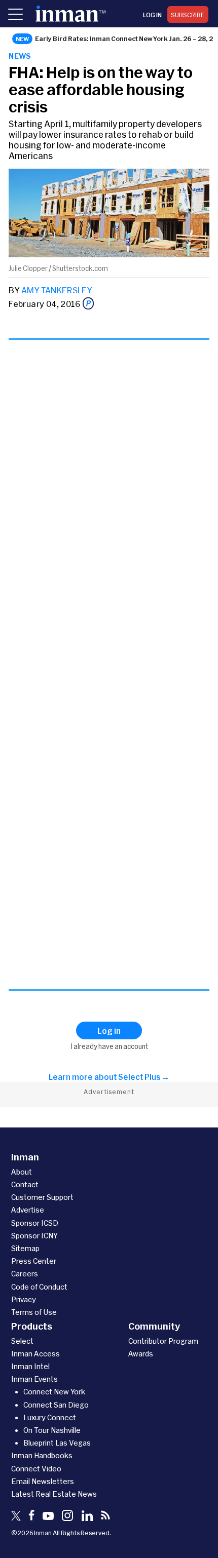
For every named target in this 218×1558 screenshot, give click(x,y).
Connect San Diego (56, 1404)
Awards (140, 1353)
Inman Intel (30, 1366)
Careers (24, 1273)
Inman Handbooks (41, 1455)
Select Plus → (143, 1076)
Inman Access (35, 1353)
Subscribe (188, 14)
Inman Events (34, 1379)
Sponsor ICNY (34, 1235)
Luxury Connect (49, 1417)
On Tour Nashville (52, 1430)
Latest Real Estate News (54, 1494)
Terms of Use (34, 1312)
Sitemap (25, 1248)
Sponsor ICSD (34, 1223)
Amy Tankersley (56, 290)
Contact (25, 1184)
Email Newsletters (42, 1481)
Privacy (23, 1299)
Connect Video (36, 1468)
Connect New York (54, 1391)
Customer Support (42, 1197)
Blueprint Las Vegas (57, 1442)
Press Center (33, 1261)
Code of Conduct (39, 1286)
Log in (152, 14)
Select (22, 1341)
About (21, 1171)
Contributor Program (163, 1341)
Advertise (27, 1209)
